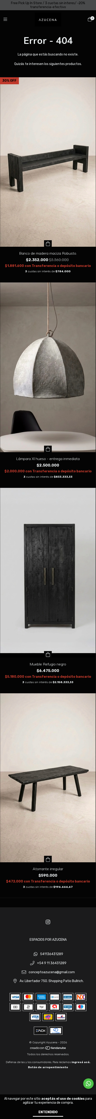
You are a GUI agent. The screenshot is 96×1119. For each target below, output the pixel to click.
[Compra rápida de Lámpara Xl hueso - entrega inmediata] (48, 449)
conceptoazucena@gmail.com (52, 972)
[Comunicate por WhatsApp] (88, 1083)
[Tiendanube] (48, 1049)
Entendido (48, 1112)
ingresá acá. (81, 1062)
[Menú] (8, 19)
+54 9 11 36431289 (51, 963)
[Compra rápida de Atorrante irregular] (48, 859)
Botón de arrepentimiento (48, 1067)
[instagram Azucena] (48, 922)
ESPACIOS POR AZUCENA (48, 940)
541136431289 (51, 954)
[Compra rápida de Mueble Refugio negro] (48, 654)
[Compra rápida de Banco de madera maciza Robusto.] (48, 243)
